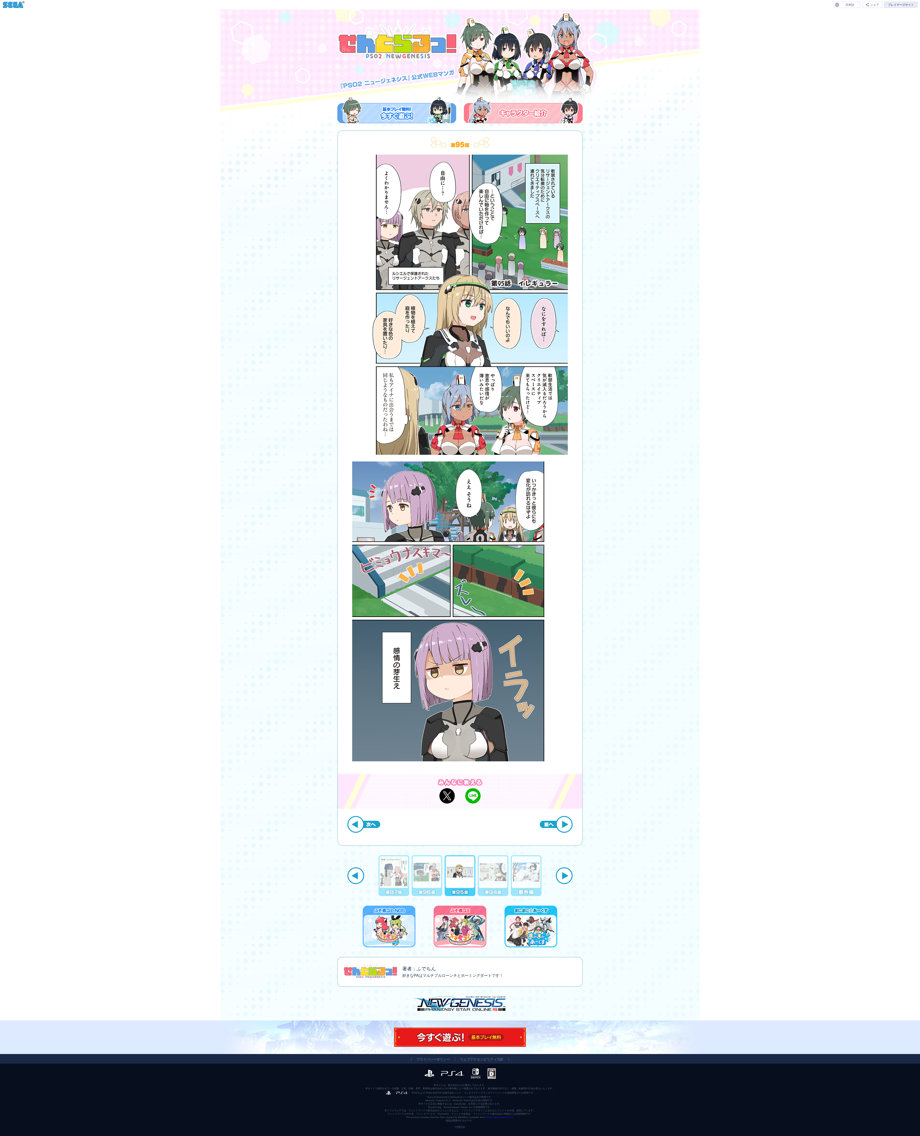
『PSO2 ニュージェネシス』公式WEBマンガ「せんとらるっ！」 (397, 44)
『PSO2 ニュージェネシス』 (460, 1003)
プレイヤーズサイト (901, 4)
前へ (556, 824)
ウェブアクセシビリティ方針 (482, 1059)
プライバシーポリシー (433, 1059)
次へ (363, 824)
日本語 (849, 4)
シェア (874, 4)
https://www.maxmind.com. (499, 1117)
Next (564, 875)
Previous (355, 875)
